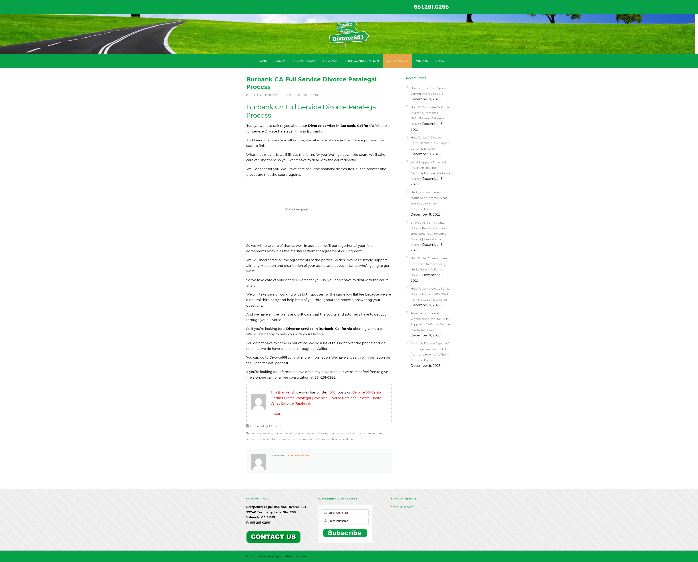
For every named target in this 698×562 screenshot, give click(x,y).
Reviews (330, 61)
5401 (333, 392)
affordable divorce (261, 433)
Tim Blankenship (276, 94)
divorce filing (375, 433)
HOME (262, 61)
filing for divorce (280, 438)
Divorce (361, 433)
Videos (422, 61)
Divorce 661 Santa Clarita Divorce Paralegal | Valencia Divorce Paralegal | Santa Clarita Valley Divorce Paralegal (325, 398)
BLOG (439, 61)
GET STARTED (397, 61)
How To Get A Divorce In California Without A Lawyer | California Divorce (430, 143)
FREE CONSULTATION (362, 61)
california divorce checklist (311, 433)
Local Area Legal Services (265, 426)
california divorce (284, 433)
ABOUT (280, 61)
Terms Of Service (401, 507)
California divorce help (342, 433)
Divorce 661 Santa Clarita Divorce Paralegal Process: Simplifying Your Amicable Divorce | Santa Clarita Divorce (429, 233)
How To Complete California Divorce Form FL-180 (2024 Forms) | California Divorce (430, 294)
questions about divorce (340, 438)
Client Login (304, 61)
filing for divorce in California (308, 438)
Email (275, 414)
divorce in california (257, 438)
